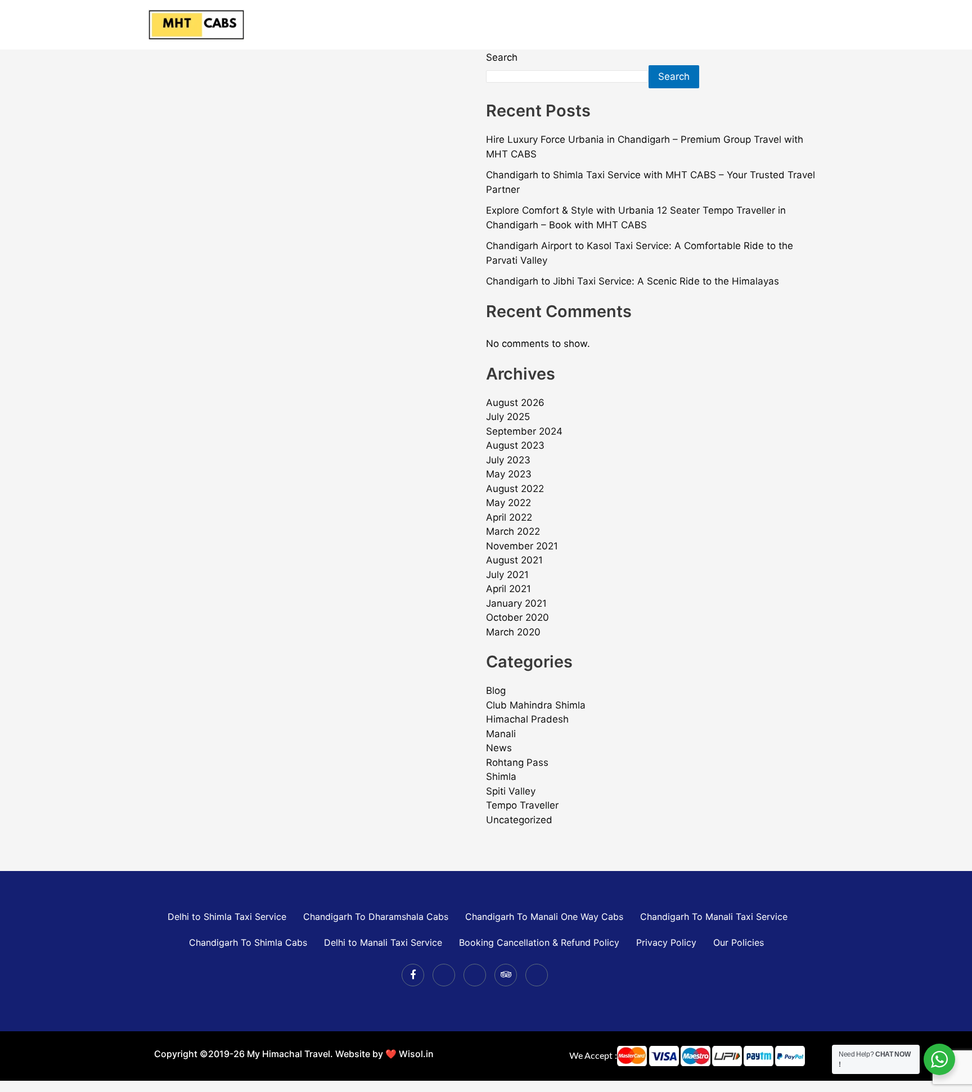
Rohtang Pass (517, 762)
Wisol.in (416, 1053)
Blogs (779, 24)
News (499, 747)
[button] (612, 24)
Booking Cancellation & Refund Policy (539, 942)
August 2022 (515, 488)
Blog (496, 690)
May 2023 (509, 474)
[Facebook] (413, 975)
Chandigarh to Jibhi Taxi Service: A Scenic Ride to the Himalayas (632, 281)
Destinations (578, 24)
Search (502, 57)
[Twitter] (444, 975)
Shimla (501, 776)
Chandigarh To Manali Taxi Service (714, 916)
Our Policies (738, 942)
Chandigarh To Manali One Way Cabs (544, 916)
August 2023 (515, 445)
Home (518, 24)
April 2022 (509, 517)
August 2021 (514, 560)
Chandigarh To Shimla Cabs (248, 942)
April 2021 (508, 588)
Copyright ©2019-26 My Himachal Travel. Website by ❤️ (276, 1053)
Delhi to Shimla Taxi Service (225, 916)
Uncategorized (519, 819)
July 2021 (507, 574)
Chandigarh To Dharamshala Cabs (375, 916)
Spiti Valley (511, 791)
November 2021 (522, 546)
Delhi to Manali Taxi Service (383, 942)
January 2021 (516, 603)
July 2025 (508, 416)
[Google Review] (536, 975)
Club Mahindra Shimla (536, 705)
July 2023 (508, 460)
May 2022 (508, 502)
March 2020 (513, 632)
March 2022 (513, 531)
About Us (658, 24)
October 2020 (517, 617)
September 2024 (524, 431)
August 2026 (515, 402)
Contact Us (722, 24)
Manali (501, 733)
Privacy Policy (666, 942)
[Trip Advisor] (505, 975)
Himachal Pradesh (527, 719)
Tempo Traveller (522, 805)
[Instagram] (475, 975)
